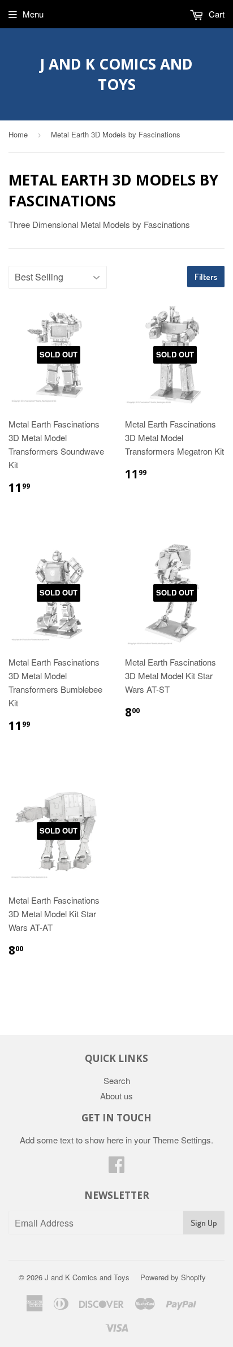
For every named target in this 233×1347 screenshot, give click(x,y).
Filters (206, 276)
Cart (215, 14)
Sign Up (204, 1223)
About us (116, 1096)
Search (116, 1080)
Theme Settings (182, 1140)
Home (18, 134)
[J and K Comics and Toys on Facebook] (116, 1167)
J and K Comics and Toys (116, 74)
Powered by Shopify (173, 1277)
